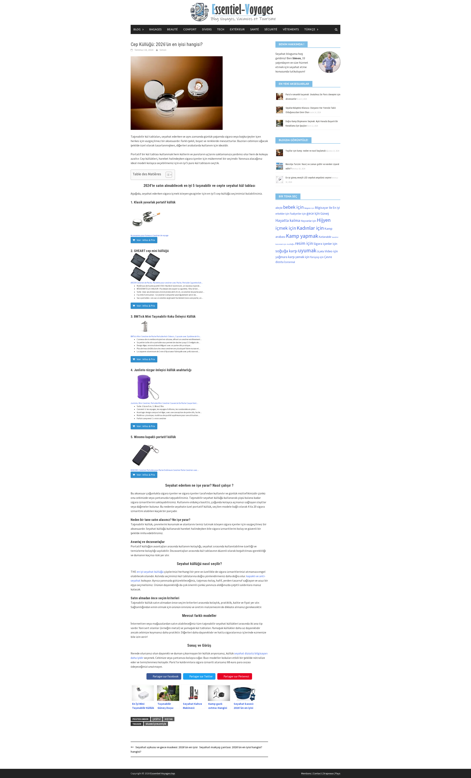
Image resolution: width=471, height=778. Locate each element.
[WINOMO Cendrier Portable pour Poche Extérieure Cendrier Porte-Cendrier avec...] (145, 453)
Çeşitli (156, 719)
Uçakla (320, 251)
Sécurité (270, 29)
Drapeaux (328, 773)
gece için (313, 213)
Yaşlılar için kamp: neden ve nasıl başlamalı (306, 151)
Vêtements (291, 29)
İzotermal (289, 262)
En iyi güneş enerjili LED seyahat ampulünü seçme (308, 177)
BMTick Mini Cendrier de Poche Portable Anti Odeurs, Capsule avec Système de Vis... (166, 336)
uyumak (307, 250)
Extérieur (237, 29)
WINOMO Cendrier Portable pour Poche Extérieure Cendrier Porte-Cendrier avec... (165, 470)
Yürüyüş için (317, 257)
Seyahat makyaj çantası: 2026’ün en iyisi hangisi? (230, 747)
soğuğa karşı (286, 250)
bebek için (293, 207)
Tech (220, 29)
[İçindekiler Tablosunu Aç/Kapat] (167, 175)
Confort (189, 29)
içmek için (285, 228)
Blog (137, 29)
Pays (337, 773)
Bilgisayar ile (323, 208)
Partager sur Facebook (165, 676)
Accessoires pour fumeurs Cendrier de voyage (149, 235)
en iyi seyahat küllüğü (150, 571)
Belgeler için (309, 208)
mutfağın (291, 244)
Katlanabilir (325, 237)
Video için (331, 251)
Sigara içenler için (156, 723)
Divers (207, 29)
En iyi (336, 208)
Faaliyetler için (298, 213)
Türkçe (309, 29)
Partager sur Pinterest (236, 676)
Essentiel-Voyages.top (162, 773)
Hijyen (324, 220)
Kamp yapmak (302, 235)
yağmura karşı (285, 257)
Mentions (306, 773)
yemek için (302, 257)
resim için (304, 243)
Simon (163, 49)
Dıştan (169, 719)
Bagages (155, 29)
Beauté (172, 29)
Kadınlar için (310, 228)
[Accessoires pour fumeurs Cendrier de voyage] (145, 219)
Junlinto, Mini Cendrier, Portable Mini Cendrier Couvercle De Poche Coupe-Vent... (164, 403)
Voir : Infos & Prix (146, 240)
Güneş (324, 214)
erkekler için (282, 213)
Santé (254, 29)
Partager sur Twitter (201, 676)
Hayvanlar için (308, 221)
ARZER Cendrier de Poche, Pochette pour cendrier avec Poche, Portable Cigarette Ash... (167, 282)
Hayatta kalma (287, 220)
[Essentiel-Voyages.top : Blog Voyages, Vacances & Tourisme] (235, 11)
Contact (317, 773)
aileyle (279, 207)
